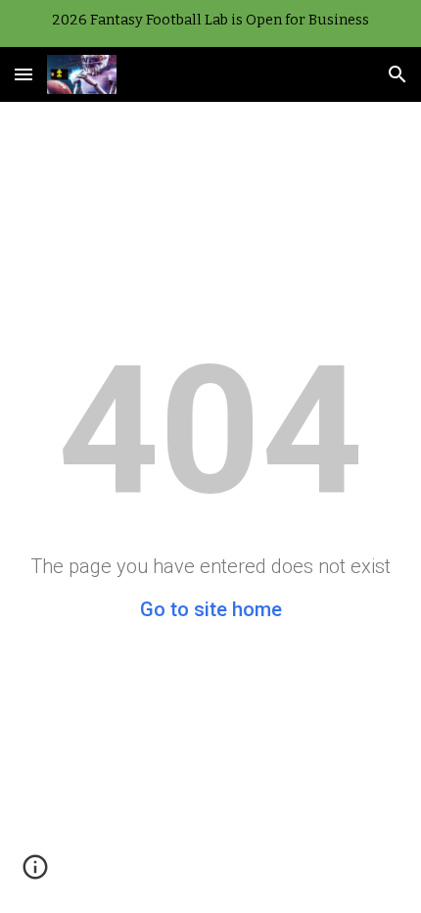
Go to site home (211, 609)
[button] (23, 74)
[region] (210, 23)
